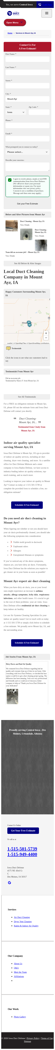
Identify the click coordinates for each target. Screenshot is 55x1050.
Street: (9, 81)
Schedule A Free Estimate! (27, 505)
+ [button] (46, 333)
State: (8, 107)
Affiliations (19, 976)
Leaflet (9, 343)
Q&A (16, 968)
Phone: (9, 120)
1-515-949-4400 (22, 854)
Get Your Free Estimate (23, 830)
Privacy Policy (33, 1038)
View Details (24, 225)
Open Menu (12, 22)
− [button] (46, 338)
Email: (9, 134)
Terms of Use (47, 1038)
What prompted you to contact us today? (22, 147)
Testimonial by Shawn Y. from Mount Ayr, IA (22, 381)
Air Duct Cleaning (22, 917)
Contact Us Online (14, 825)
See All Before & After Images (27, 263)
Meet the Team (20, 972)
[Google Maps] (9, 882)
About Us (18, 964)
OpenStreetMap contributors (38, 343)
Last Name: (11, 67)
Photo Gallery (20, 1017)
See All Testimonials (27, 397)
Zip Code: (33, 107)
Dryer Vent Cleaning (23, 921)
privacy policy (35, 188)
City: (8, 94)
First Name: (11, 54)
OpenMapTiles (20, 343)
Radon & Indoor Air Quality (26, 926)
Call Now (47, 4)
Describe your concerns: (15, 160)
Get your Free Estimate (27, 204)
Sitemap (27, 1041)
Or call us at (11, 839)
